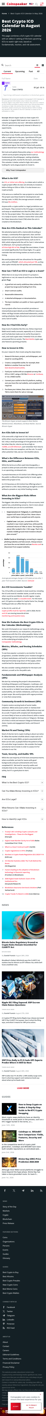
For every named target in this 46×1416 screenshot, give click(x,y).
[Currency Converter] (42, 4)
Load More (23, 1088)
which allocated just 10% (28, 262)
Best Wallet (30, 339)
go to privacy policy (31, 1406)
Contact (6, 1346)
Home (4, 13)
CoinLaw (30, 581)
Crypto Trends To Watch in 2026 (17, 894)
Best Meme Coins (10, 1289)
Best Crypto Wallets (11, 1293)
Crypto (5, 1215)
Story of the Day (9, 1206)
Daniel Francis (9, 955)
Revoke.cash (36, 544)
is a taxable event (24, 599)
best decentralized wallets (15, 368)
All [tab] (38, 71)
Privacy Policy (8, 1367)
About (5, 1342)
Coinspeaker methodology (12, 642)
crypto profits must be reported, (14, 611)
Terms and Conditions (12, 1358)
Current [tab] (7, 71)
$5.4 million (12, 202)
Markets (6, 1211)
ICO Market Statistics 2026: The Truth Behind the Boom (23, 862)
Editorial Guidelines (11, 1354)
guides (6, 1097)
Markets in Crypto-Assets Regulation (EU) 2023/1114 (24, 854)
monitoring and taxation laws (13, 616)
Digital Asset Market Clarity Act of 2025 (19, 840)
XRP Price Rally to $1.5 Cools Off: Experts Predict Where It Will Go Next (22, 1061)
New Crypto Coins (10, 1284)
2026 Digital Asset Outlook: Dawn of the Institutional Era (20, 880)
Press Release (8, 1223)
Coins (5, 1237)
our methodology (37, 152)
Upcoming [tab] (20, 71)
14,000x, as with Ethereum (11, 447)
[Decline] (40, 1394)
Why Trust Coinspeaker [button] (16, 170)
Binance (30, 374)
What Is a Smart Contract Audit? (17, 847)
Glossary (6, 1258)
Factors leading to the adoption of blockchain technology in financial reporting (22, 871)
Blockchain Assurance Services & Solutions (21, 887)
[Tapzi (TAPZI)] (7, 88)
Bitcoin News (6, 952)
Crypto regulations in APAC (15, 851)
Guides (6, 1254)
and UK (4, 613)
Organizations (8, 1241)
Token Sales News (8, 1009)
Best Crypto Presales (11, 1280)
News (5, 904)
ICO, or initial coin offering (14, 182)
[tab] (37, 65)
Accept (15, 1406)
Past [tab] (31, 71)
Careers (6, 1350)
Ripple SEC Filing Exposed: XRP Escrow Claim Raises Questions (21, 1003)
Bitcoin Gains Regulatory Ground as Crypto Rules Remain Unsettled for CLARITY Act (20, 944)
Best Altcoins (8, 1276)
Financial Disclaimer (11, 1363)
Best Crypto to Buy (11, 1272)
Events (5, 1250)
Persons (6, 1245)
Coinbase (39, 374)
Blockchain (7, 1219)
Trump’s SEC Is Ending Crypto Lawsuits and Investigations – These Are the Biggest (21, 833)
